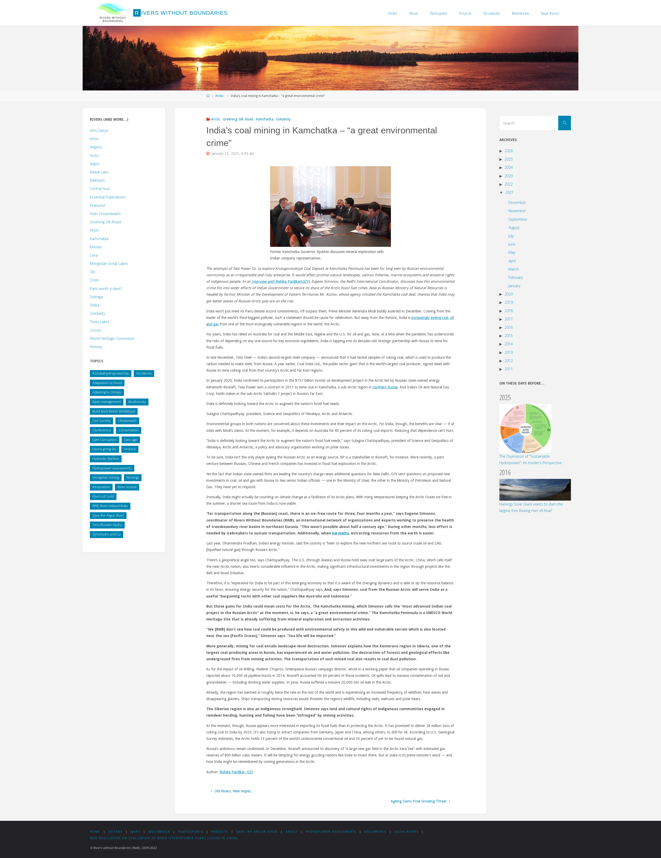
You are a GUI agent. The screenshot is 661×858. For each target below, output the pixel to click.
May (511, 252)
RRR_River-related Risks (110, 506)
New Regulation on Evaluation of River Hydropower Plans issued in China (164, 838)
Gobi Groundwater (105, 213)
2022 (509, 184)
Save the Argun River (108, 515)
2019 (509, 302)
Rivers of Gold (103, 496)
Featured (97, 205)
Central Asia (99, 188)
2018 (509, 310)
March (513, 269)
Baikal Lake (99, 172)
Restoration (101, 487)
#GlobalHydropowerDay (110, 373)
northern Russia (385, 387)
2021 (509, 192)
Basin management (106, 402)
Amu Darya (99, 130)
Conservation (129, 430)
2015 (509, 335)
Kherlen (96, 246)
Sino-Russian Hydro (107, 525)
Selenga (96, 296)
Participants (438, 13)
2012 (509, 360)
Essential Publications (108, 197)
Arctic (219, 96)
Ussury (95, 330)
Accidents (144, 373)
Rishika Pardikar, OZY (236, 772)
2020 (509, 294)
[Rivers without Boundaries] (112, 13)
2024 (509, 167)
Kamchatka (264, 119)
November (517, 210)
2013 (509, 352)
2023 (509, 175)
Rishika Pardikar (288, 281)
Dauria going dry (104, 449)
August (514, 227)
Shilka (94, 305)
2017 (509, 319)
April (512, 260)
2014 (509, 343)
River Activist (127, 487)
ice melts (340, 533)
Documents (492, 13)
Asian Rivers (550, 13)
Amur (94, 138)
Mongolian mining (105, 477)
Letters (115, 831)
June (511, 244)
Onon (94, 280)
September (517, 219)
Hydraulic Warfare (105, 458)
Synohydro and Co (106, 534)
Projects (465, 13)
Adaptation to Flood (107, 383)
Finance (130, 449)
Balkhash (97, 180)
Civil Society (101, 420)
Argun (94, 163)
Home (392, 13)
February (515, 277)
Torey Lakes (99, 321)
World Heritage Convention (112, 338)
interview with (263, 281)
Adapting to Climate (106, 392)
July (511, 235)
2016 (509, 327)
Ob (92, 271)
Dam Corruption (104, 440)
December (517, 202)
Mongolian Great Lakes (109, 263)
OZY (305, 281)
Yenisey (96, 346)
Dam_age (130, 440)
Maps (135, 831)
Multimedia (520, 13)
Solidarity (283, 119)
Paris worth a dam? (106, 288)
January (514, 285)
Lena (94, 255)
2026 (509, 150)
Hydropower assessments (112, 468)
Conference (101, 430)
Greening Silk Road (238, 119)
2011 (509, 368)
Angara (95, 146)
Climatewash (127, 420)
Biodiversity (137, 402)
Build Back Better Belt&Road (113, 411)
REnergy (133, 477)
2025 (509, 159)
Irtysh (94, 230)
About (413, 13)
